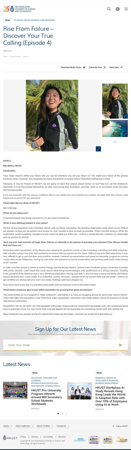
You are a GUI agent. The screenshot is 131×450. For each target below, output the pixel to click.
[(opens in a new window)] (94, 440)
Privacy (23, 437)
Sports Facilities (43, 426)
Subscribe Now (95, 67)
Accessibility (48, 437)
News (25, 56)
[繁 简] (117, 9)
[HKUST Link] (19, 9)
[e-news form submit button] (120, 345)
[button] (115, 142)
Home (5, 56)
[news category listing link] (34, 20)
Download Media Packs (71, 67)
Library (6, 426)
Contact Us (61, 426)
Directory (62, 437)
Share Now (114, 67)
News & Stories (15, 56)
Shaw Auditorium (23, 426)
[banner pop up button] (98, 148)
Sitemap (34, 437)
